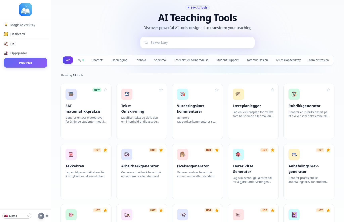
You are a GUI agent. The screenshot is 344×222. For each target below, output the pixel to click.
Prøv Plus (25, 63)
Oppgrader (18, 53)
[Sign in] (43, 216)
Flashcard (17, 34)
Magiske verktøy (22, 25)
